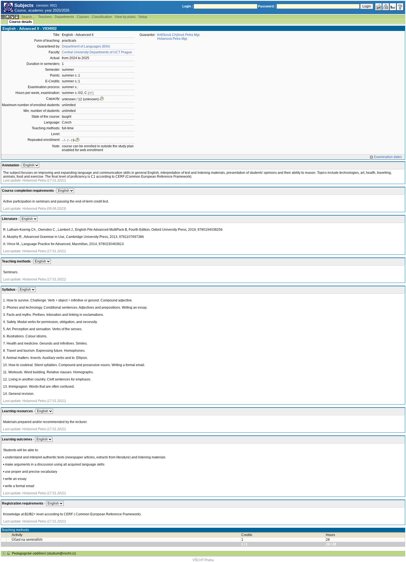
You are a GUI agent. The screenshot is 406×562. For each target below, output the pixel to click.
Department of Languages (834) (86, 46)
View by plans (125, 17)
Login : (187, 6)
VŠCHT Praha (203, 560)
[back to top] (4, 553)
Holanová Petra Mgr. (172, 39)
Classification (102, 17)
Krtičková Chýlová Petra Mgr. (178, 35)
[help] (400, 7)
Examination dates (388, 157)
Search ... (28, 17)
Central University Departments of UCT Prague (97, 52)
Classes (83, 17)
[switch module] (12, 17)
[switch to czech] (393, 7)
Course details (20, 22)
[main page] (378, 7)
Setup (142, 17)
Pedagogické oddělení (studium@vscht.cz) (44, 553)
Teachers (45, 17)
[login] (385, 7)
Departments (64, 17)
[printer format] (17, 17)
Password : (267, 6)
